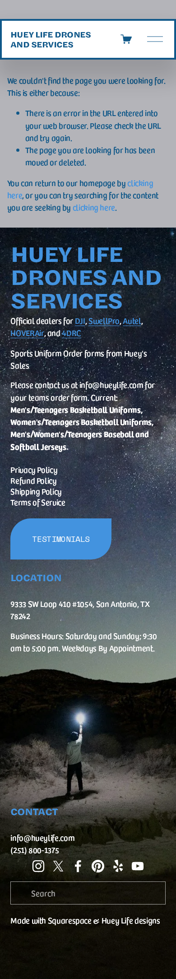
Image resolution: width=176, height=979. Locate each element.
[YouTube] (137, 866)
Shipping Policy (36, 491)
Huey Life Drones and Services (50, 39)
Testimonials (61, 539)
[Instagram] (38, 866)
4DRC (71, 332)
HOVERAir (27, 332)
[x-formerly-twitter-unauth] (58, 866)
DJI (80, 320)
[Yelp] (117, 866)
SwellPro (104, 320)
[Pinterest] (98, 866)
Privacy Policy (33, 469)
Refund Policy (33, 480)
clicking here (94, 207)
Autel (132, 320)
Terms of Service (37, 502)
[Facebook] (78, 866)
